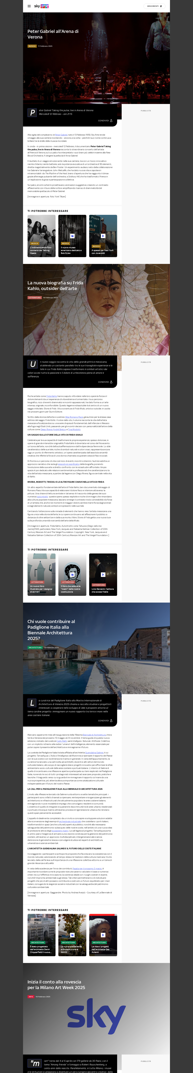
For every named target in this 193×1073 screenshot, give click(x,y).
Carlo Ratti (62, 741)
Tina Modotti (74, 429)
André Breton (59, 429)
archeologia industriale (70, 821)
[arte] (42, 6)
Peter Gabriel (61, 135)
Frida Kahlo (51, 396)
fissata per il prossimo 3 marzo (87, 868)
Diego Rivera (46, 429)
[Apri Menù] (31, 6)
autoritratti (42, 496)
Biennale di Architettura (94, 735)
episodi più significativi (69, 464)
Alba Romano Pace (74, 417)
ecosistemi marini (60, 831)
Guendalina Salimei (94, 752)
